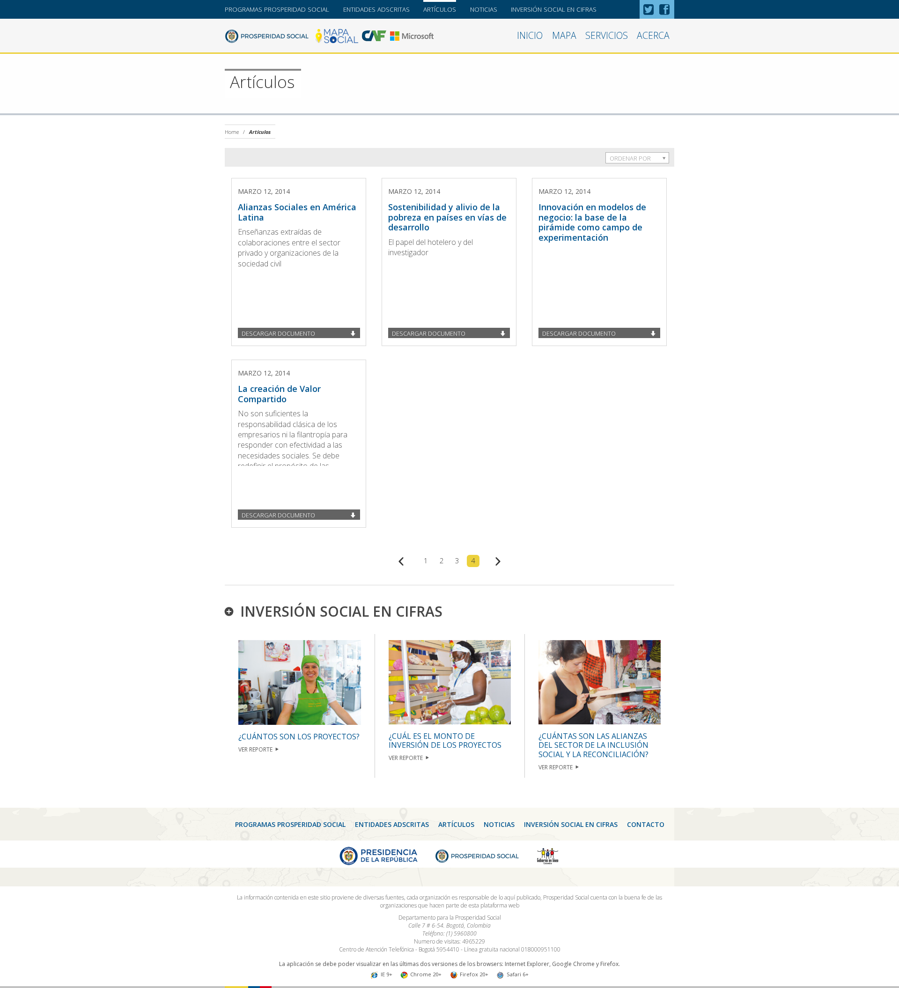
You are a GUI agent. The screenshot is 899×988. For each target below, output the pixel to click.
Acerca (653, 35)
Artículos (439, 9)
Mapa (564, 35)
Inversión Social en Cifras (554, 9)
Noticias (483, 9)
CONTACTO (645, 824)
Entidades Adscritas (376, 9)
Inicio (530, 35)
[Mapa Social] (336, 35)
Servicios (606, 35)
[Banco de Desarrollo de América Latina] (374, 35)
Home (232, 131)
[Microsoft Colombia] (412, 35)
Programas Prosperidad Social (277, 9)
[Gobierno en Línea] (548, 855)
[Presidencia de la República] (378, 855)
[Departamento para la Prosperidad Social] (267, 35)
